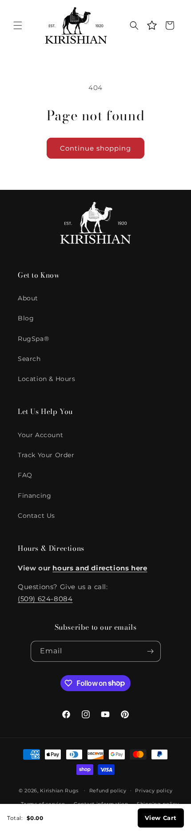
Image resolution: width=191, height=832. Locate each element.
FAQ (25, 475)
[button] (18, 25)
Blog (26, 318)
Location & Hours (47, 379)
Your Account (40, 435)
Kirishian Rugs (59, 790)
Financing (34, 496)
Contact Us (36, 516)
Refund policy (108, 790)
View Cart (161, 817)
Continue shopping (95, 148)
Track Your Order (46, 455)
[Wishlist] (152, 25)
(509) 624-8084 (45, 598)
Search (29, 359)
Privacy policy (153, 790)
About (28, 298)
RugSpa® (33, 339)
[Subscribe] (150, 651)
